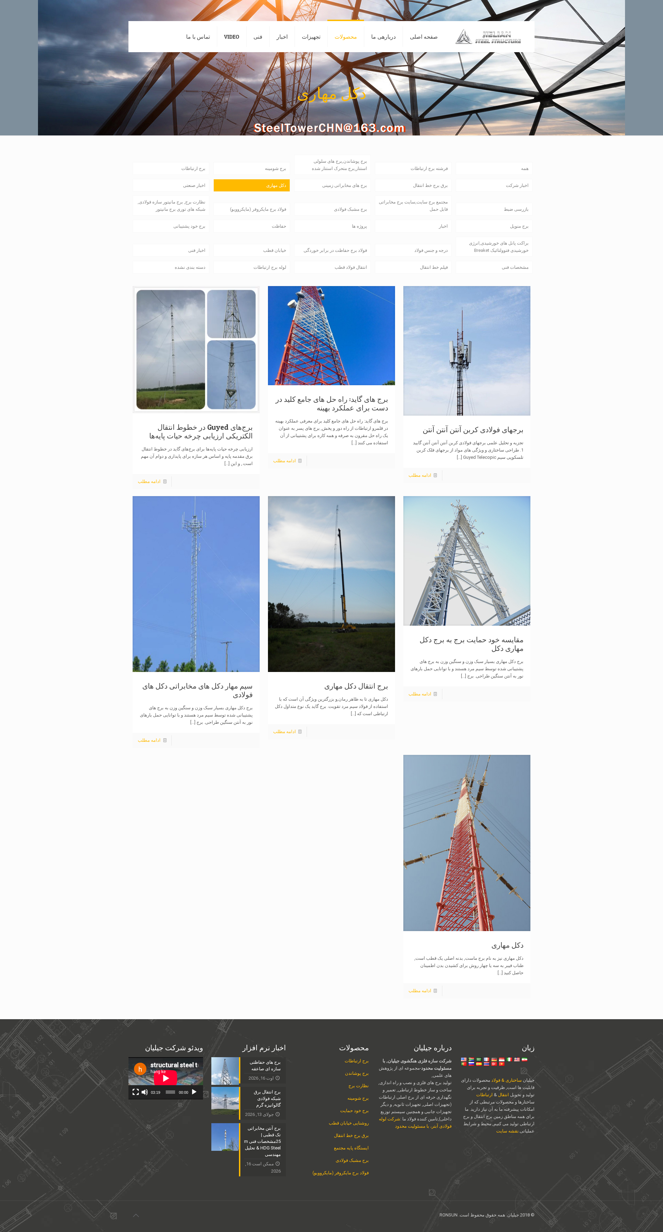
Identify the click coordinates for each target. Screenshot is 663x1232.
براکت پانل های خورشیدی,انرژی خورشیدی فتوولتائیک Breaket (499, 246)
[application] (165, 1078)
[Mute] (144, 1092)
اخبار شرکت (517, 185)
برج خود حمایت (354, 1110)
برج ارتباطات (193, 168)
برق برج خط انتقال (430, 185)
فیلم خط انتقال (434, 267)
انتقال (503, 1094)
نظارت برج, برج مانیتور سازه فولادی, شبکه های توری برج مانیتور (171, 205)
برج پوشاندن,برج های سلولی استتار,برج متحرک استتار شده (339, 165)
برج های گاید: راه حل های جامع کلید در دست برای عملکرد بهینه (332, 403)
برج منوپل (519, 226)
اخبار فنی (196, 250)
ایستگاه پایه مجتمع (351, 1147)
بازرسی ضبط (516, 209)
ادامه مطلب (420, 475)
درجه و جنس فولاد (431, 250)
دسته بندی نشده (190, 267)
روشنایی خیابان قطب (349, 1123)
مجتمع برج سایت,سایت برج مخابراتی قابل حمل (413, 205)
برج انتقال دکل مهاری (356, 686)
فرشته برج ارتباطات (429, 168)
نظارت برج (358, 1085)
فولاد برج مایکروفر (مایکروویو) (258, 209)
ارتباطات (484, 1094)
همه (525, 168)
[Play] (194, 1092)
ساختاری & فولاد (506, 1080)
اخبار (443, 226)
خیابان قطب (274, 250)
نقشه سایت (507, 1131)
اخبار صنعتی (194, 185)
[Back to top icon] (135, 1215)
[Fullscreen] (135, 1092)
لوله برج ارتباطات (269, 267)
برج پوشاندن (357, 1073)
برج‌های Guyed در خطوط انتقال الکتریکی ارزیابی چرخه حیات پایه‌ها (201, 431)
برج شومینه (275, 168)
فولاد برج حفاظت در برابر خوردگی (335, 250)
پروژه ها (359, 226)
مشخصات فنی (515, 267)
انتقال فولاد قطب (351, 267)
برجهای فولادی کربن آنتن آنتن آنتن (473, 429)
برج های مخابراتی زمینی (344, 185)
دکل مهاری (276, 185)
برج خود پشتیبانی (189, 226)
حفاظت (279, 226)
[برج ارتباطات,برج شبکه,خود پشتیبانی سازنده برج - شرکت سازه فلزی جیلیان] (491, 36)
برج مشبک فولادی (350, 209)
